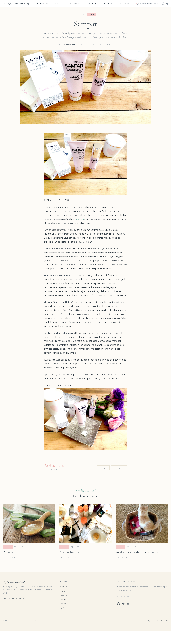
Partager (103, 468)
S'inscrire (160, 596)
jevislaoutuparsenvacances (147, 4)
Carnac (63, 586)
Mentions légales (147, 621)
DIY (62, 608)
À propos (109, 4)
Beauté (63, 595)
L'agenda (92, 4)
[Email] (128, 603)
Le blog (58, 4)
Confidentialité (162, 621)
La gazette (75, 4)
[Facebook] (167, 3)
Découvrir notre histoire (13, 598)
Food (62, 591)
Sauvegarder (119, 468)
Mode (63, 599)
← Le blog (80, 14)
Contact (125, 4)
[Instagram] (163, 3)
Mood (63, 603)
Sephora (79, 219)
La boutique (41, 4)
